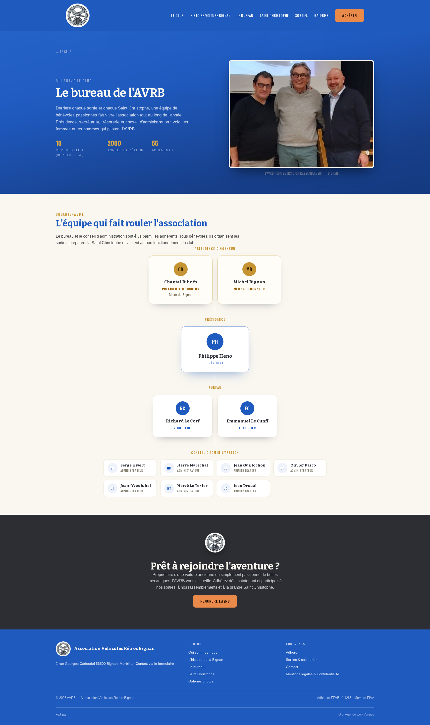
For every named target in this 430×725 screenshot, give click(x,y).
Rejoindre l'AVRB (215, 601)
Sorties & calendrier (301, 660)
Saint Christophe (274, 15)
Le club (177, 15)
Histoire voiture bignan (210, 15)
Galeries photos (200, 681)
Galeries (321, 15)
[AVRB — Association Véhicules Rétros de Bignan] (78, 15)
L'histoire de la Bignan (205, 660)
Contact (292, 667)
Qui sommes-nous (202, 652)
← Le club (64, 51)
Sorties (301, 15)
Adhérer (349, 15)
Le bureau (245, 15)
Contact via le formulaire (155, 664)
